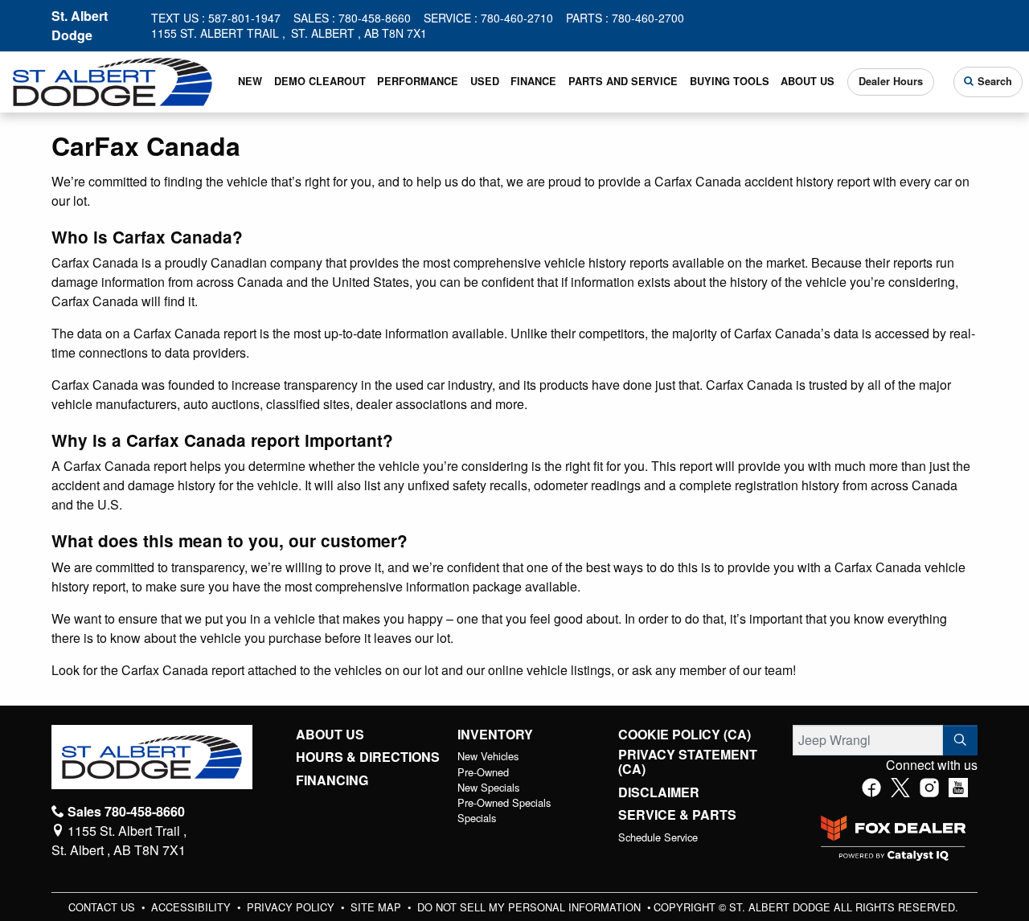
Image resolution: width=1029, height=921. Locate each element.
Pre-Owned (483, 772)
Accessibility (192, 907)
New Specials (488, 787)
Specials (476, 817)
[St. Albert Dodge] (112, 80)
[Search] (960, 740)
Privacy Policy (292, 907)
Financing (332, 780)
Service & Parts (677, 815)
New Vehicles (488, 755)
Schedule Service (658, 837)
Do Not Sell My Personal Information (530, 907)
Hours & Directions (368, 757)
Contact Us (103, 907)
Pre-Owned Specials (504, 802)
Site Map (377, 907)
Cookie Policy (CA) (684, 734)
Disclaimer (658, 792)
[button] (250, 82)
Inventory (495, 734)
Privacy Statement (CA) (687, 761)
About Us (330, 734)
